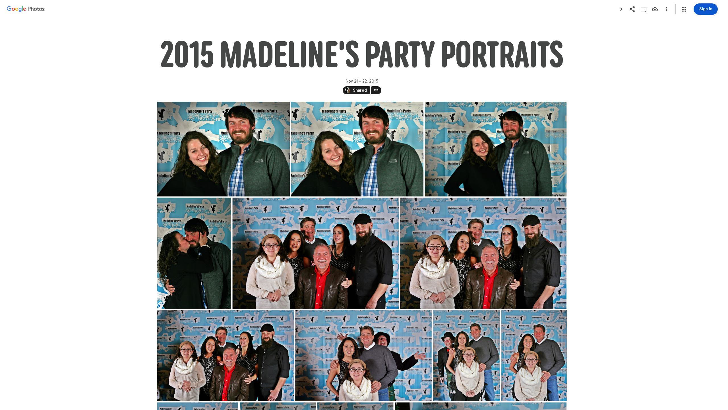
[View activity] (643, 9)
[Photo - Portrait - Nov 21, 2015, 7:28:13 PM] (466, 355)
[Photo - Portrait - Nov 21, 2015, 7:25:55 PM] (194, 253)
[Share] (632, 9)
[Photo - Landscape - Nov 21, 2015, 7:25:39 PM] (223, 149)
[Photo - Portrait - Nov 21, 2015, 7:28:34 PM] (533, 355)
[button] (684, 9)
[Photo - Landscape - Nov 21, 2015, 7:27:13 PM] (483, 253)
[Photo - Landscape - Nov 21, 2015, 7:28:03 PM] (363, 355)
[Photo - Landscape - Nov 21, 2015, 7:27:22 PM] (225, 355)
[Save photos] (655, 9)
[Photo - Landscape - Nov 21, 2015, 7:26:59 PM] (315, 253)
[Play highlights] (621, 9)
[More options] (666, 9)
